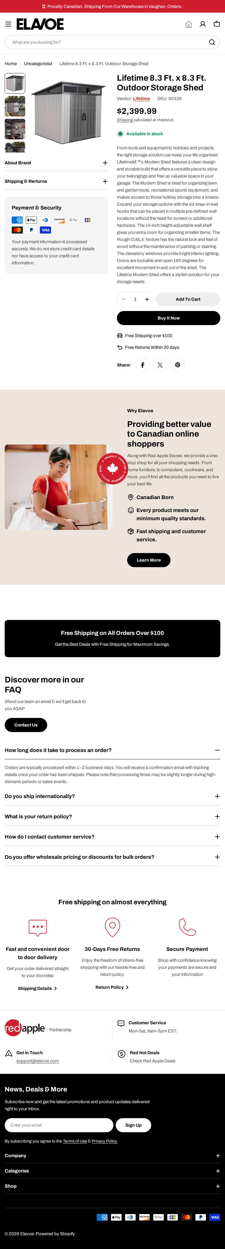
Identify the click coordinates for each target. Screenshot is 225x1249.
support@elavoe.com (37, 1061)
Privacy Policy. (104, 1141)
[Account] (202, 24)
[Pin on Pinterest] (178, 365)
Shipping (125, 120)
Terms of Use (75, 1141)
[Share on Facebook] (143, 365)
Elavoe (27, 1233)
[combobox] (112, 42)
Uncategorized (38, 63)
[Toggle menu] (8, 24)
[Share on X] (160, 365)
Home (11, 63)
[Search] (212, 42)
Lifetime (141, 98)
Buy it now (169, 318)
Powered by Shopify (55, 1233)
